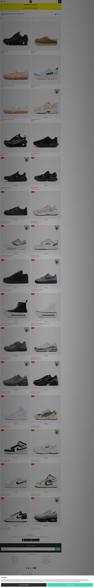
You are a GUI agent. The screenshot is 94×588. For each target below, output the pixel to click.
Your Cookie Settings (24, 584)
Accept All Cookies (70, 584)
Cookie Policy (77, 581)
